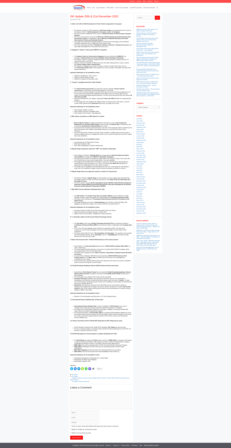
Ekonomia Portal (141, 247)
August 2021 (140, 189)
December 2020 (141, 206)
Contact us (116, 445)
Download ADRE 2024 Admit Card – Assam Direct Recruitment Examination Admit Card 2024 (147, 70)
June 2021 (139, 194)
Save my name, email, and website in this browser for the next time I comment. (95, 426)
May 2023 (139, 144)
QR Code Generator (149, 7)
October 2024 (140, 125)
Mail (141, 445)
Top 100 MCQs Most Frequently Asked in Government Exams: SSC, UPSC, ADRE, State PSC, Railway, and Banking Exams (148, 65)
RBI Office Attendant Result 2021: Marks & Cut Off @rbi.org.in (146, 244)
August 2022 (140, 164)
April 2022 (139, 172)
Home (89, 7)
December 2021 (141, 181)
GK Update (75, 376)
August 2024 (140, 129)
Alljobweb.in (139, 230)
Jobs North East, (88, 445)
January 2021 (140, 204)
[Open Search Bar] (157, 7)
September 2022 (141, 161)
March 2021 (139, 200)
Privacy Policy (125, 445)
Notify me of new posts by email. (81, 433)
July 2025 (139, 119)
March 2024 (139, 131)
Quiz (93, 7)
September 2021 (141, 187)
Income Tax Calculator (121, 7)
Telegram (156, 1)
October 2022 (140, 159)
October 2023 (140, 138)
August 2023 (140, 142)
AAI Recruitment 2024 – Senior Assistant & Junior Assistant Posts (148, 89)
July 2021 (139, 191)
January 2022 (140, 179)
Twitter (144, 1)
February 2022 (140, 176)
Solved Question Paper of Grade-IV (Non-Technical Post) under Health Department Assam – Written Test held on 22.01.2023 (148, 226)
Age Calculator (100, 7)
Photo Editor (110, 7)
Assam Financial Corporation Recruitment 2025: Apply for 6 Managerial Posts (144, 45)
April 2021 (139, 198)
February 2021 (140, 202)
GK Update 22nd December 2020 (80, 381)
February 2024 (140, 134)
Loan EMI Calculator (136, 7)
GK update (75, 374)
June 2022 (139, 168)
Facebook (132, 1)
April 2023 (139, 146)
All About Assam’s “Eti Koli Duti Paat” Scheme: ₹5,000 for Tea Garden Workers (146, 34)
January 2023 (140, 153)
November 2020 (141, 209)
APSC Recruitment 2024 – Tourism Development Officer (146, 86)
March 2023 (139, 149)
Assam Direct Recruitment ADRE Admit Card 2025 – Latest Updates (147, 49)
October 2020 (140, 211)
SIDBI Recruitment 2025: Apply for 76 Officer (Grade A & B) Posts (147, 30)
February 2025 (140, 123)
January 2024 (140, 136)
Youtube (139, 1)
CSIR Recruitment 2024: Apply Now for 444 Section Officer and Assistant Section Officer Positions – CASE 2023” (148, 94)
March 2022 (139, 174)
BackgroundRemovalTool (151, 445)
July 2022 (139, 166)
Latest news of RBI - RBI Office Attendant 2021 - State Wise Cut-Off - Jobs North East (148, 242)
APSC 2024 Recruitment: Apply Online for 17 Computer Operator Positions (147, 82)
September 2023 (141, 140)
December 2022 (141, 155)
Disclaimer (134, 445)
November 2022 (141, 157)
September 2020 (141, 213)
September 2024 (141, 127)
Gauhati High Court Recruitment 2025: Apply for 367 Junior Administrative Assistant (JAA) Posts (147, 39)
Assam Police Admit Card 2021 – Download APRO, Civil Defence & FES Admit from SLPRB (148, 237)
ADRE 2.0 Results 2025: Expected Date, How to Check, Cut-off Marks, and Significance (147, 53)
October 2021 (140, 185)
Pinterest (150, 1)
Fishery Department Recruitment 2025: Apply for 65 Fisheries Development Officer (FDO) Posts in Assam (147, 59)
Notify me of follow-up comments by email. (84, 429)
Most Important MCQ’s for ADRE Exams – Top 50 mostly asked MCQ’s (147, 75)
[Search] (157, 18)
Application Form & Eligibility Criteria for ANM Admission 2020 (147, 249)
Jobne (138, 223)
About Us (108, 445)
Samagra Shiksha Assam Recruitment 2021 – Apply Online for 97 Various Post (148, 232)
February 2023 (140, 151)
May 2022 (139, 170)
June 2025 (139, 121)
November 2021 (141, 183)
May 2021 (139, 196)
